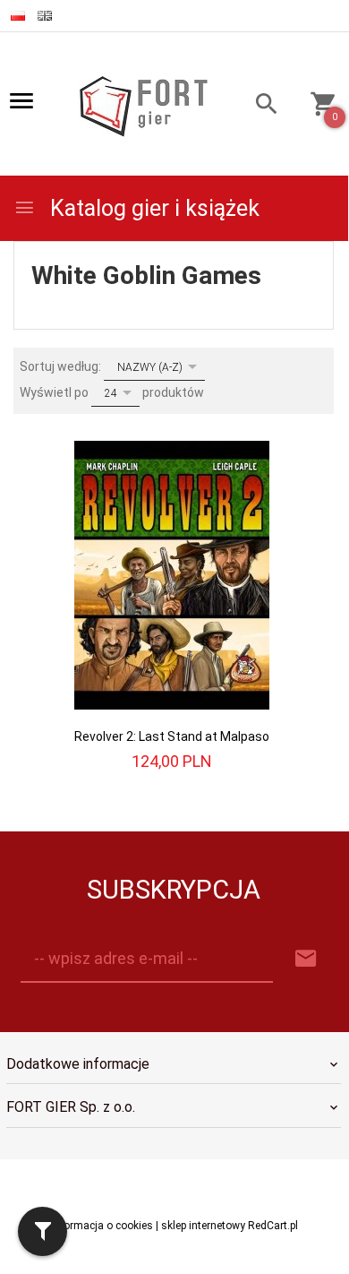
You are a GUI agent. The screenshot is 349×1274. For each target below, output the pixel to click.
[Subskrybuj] (306, 959)
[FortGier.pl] (143, 105)
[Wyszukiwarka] (259, 106)
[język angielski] (45, 15)
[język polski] (18, 15)
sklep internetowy (203, 1225)
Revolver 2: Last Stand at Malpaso (171, 736)
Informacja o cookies (102, 1225)
